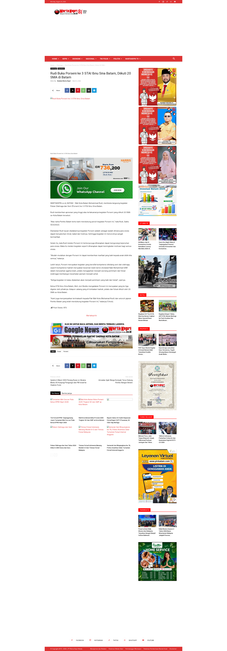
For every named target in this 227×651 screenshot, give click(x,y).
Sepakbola (61, 68)
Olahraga (60, 65)
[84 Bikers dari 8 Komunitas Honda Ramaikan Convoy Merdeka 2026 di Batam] (147, 234)
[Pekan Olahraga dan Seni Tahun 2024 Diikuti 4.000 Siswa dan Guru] (63, 434)
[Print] (88, 90)
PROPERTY (144, 329)
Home (54, 59)
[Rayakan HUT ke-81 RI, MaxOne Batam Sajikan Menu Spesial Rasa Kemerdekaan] (147, 306)
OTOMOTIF (144, 223)
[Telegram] (94, 90)
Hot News (55, 393)
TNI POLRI (104, 59)
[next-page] (55, 454)
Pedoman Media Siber (116, 649)
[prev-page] (51, 454)
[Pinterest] (78, 90)
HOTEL (142, 295)
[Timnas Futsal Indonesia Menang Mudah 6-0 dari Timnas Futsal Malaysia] (91, 434)
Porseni (65, 351)
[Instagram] (163, 1)
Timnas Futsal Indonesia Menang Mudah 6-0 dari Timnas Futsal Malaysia (90, 448)
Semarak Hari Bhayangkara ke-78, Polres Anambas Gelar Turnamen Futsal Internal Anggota (118, 448)
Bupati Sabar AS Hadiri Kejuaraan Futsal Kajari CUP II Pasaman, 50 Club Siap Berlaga (118, 420)
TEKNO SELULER (146, 417)
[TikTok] (167, 1)
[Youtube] (175, 1)
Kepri (64, 59)
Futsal (59, 351)
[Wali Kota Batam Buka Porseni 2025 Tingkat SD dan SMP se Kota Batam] (91, 407)
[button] (174, 59)
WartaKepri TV (132, 59)
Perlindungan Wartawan (133, 649)
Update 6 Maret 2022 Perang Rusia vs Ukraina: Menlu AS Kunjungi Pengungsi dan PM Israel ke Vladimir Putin (68, 382)
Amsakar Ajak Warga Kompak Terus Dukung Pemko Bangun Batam (115, 381)
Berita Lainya (67, 393)
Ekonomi (76, 59)
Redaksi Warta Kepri (64, 81)
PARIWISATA (144, 510)
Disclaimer (173, 649)
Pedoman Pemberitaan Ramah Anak (155, 649)
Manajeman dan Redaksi (98, 649)
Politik (117, 59)
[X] (72, 90)
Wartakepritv (91, 315)
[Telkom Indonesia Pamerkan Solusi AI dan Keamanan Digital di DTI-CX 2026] (168, 428)
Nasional (90, 59)
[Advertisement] (134, 12)
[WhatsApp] (171, 1)
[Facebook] (159, 1)
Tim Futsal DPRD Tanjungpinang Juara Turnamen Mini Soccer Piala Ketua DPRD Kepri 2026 (62, 420)
